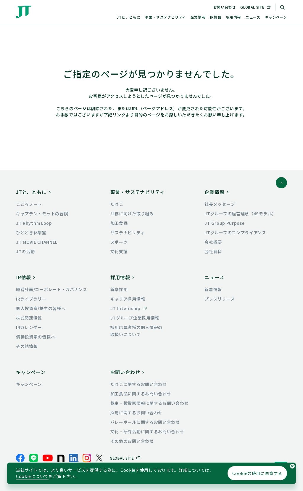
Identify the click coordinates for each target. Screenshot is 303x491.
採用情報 (233, 17)
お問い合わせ (224, 6)
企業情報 (198, 17)
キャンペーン (276, 17)
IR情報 (215, 17)
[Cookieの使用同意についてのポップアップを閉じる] (292, 466)
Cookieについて (32, 476)
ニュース (253, 17)
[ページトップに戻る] (281, 182)
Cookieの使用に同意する (257, 473)
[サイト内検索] (282, 7)
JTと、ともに (128, 17)
